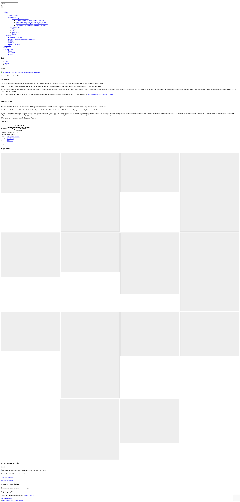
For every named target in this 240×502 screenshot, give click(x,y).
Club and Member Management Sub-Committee (30, 20)
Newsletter (7, 46)
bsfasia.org (10, 139)
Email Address (5, 488)
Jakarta (14, 29)
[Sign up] (28, 488)
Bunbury (14, 34)
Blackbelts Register (14, 44)
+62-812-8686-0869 (7, 477)
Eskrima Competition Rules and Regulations (21, 39)
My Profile (11, 52)
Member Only (8, 49)
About (6, 14)
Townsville (15, 32)
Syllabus (10, 41)
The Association (13, 15)
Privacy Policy (29, 495)
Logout (10, 54)
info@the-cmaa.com (7, 480)
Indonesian (9, 498)
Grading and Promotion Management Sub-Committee (31, 22)
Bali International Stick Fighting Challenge (100, 94)
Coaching (11, 42)
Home (6, 12)
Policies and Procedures (15, 37)
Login (10, 51)
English (8, 500)
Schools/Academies (14, 27)
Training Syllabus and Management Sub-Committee (31, 25)
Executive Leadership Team (20, 19)
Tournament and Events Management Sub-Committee (32, 24)
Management (12, 17)
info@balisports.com (13, 137)
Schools (6, 63)
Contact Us (7, 47)
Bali (13, 30)
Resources (7, 36)
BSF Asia (10, 141)
